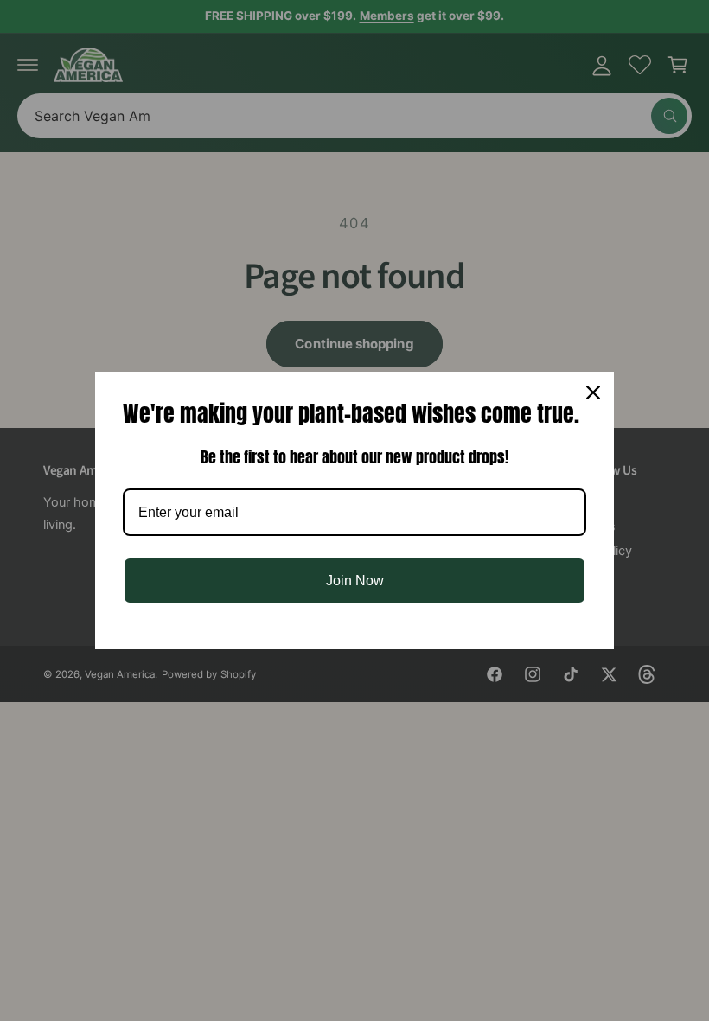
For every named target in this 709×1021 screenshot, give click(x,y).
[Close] (593, 392)
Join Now (355, 580)
